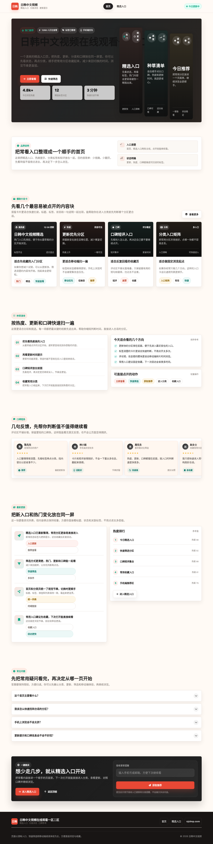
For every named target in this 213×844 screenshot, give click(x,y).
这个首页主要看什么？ (26, 695)
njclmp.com (193, 821)
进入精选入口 (127, 594)
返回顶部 (52, 791)
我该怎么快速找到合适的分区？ (31, 708)
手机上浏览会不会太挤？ (28, 722)
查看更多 (194, 214)
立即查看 (31, 78)
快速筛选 (53, 78)
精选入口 (121, 6)
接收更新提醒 (122, 765)
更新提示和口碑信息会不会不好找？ (34, 735)
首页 (108, 6)
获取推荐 (157, 785)
